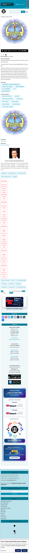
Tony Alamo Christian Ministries (11, 84)
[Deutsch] (27, 2)
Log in (22, 4)
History (17, 96)
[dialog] (14, 546)
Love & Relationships (7, 98)
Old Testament (6, 89)
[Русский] (26, 5)
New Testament (20, 86)
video (17, 333)
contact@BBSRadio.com (11, 480)
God (14, 89)
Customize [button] (3, 550)
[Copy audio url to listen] (3, 55)
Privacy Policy (3, 516)
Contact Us (3, 515)
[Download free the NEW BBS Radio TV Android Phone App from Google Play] (14, 376)
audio (17, 329)
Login (10, 291)
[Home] (3, 11)
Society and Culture (7, 106)
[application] (14, 50)
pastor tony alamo (7, 86)
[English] (26, 0)
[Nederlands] (27, 0)
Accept (24, 550)
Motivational (16, 104)
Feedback (15, 176)
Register (18, 4)
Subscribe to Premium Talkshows (7, 4)
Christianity (15, 101)
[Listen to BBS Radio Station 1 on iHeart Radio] (14, 405)
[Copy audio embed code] (1, 55)
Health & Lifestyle (7, 96)
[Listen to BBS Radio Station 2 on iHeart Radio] (14, 413)
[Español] (27, 5)
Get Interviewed (4, 506)
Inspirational (5, 104)
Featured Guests (21, 173)
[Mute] (22, 50)
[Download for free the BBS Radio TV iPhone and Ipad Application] (14, 382)
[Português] (27, 3)
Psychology (5, 101)
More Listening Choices (14, 339)
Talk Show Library (4, 504)
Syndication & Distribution (6, 508)
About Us (2, 513)
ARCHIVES (4, 173)
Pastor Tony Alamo (5, 145)
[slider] (12, 50)
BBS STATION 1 (14, 350)
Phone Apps (3, 511)
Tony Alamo (3, 141)
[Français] (26, 2)
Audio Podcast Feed (6, 176)
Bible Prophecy (6, 91)
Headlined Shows (12, 173)
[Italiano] (26, 3)
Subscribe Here (14, 457)
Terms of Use (3, 518)
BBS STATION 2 (14, 356)
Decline (18, 550)
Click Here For (15, 337)
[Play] (2, 50)
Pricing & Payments (4, 503)
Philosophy (19, 98)
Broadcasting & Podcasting (6, 501)
